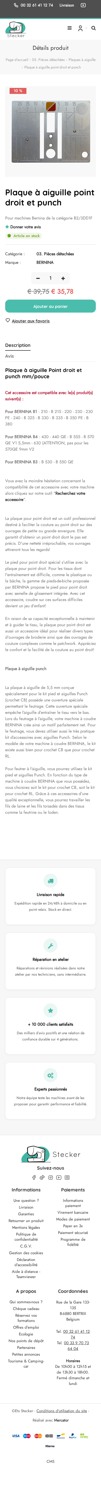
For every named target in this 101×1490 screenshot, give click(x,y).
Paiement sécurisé (73, 1233)
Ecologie (26, 1334)
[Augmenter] (63, 278)
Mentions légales (26, 1227)
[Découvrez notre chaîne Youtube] (84, 5)
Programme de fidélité (73, 1242)
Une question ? (26, 1200)
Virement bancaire (72, 1212)
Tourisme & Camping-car (26, 1363)
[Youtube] (59, 1178)
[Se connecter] (82, 28)
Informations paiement (73, 1203)
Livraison (26, 1207)
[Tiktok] (42, 1177)
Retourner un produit (26, 1221)
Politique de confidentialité (26, 1236)
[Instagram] (50, 1178)
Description (18, 345)
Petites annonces (26, 1354)
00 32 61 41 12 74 (37, 5)
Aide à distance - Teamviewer (26, 1274)
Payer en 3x (73, 1226)
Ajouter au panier (50, 306)
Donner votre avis (25, 227)
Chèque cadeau (26, 1309)
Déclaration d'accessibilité (26, 1262)
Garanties (26, 1214)
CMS (50, 1461)
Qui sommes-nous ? (26, 1302)
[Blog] (67, 1178)
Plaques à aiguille (82, 59)
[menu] (69, 26)
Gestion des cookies (26, 1253)
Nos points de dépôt (26, 1341)
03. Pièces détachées (48, 59)
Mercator (61, 1420)
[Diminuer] (37, 278)
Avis (9, 356)
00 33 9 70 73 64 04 (76, 1345)
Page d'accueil (17, 59)
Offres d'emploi (26, 1327)
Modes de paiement (73, 1219)
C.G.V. (26, 1246)
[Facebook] (34, 1178)
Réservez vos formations (26, 1318)
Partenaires (26, 1347)
